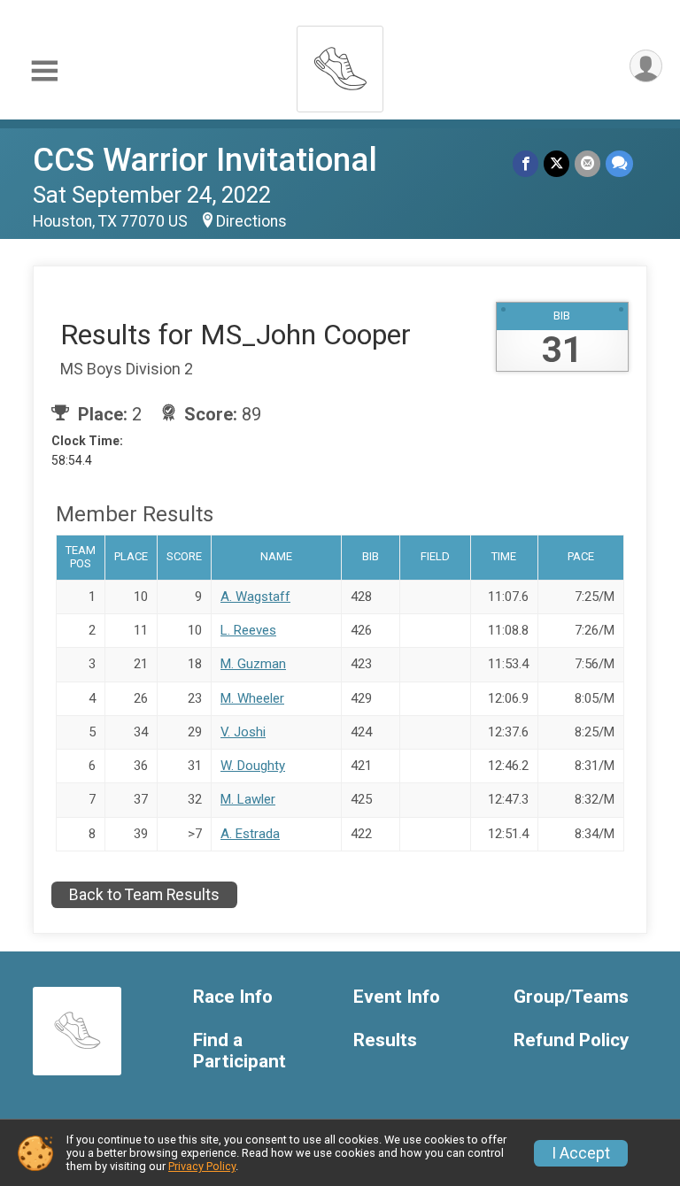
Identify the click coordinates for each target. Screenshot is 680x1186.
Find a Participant (239, 1051)
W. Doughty (252, 766)
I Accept (581, 1153)
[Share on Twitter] (556, 163)
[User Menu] (646, 66)
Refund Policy (571, 1040)
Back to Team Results (144, 895)
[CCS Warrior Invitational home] (340, 64)
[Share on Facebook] (525, 163)
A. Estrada (250, 834)
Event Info (396, 997)
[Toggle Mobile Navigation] (44, 71)
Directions (251, 221)
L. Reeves (248, 630)
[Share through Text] (619, 163)
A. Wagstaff (255, 597)
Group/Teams (571, 997)
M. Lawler (247, 799)
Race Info (233, 997)
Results (385, 1040)
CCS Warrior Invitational (205, 160)
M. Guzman (253, 664)
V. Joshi (243, 732)
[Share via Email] (587, 163)
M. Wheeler (252, 698)
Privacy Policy (202, 1166)
